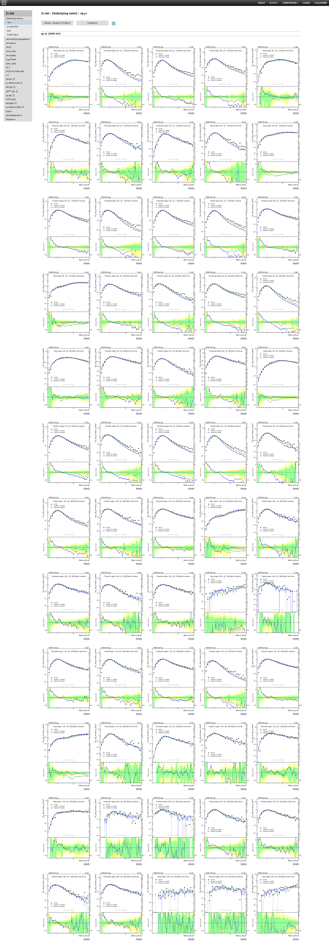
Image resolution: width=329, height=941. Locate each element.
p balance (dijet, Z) (15, 107)
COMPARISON (289, 3)
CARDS (306, 3)
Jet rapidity (11, 55)
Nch (9, 31)
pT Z (8, 67)
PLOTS (272, 3)
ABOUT (261, 3)
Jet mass (10, 43)
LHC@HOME (320, 3)
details (87, 113)
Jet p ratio (11, 51)
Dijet (8, 111)
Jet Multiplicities (13, 115)
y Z (7, 75)
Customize (92, 23)
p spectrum (12, 26)
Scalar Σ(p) (12, 35)
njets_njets (11, 63)
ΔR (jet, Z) (10, 87)
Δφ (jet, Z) (10, 79)
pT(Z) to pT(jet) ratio (15, 71)
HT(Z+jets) (11, 99)
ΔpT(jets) (11, 59)
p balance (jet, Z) (14, 83)
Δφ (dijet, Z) (11, 103)
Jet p (8, 47)
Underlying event (13, 18)
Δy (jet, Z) (10, 95)
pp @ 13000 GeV (51, 33)
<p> (9, 22)
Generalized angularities (17, 39)
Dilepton (10, 119)
